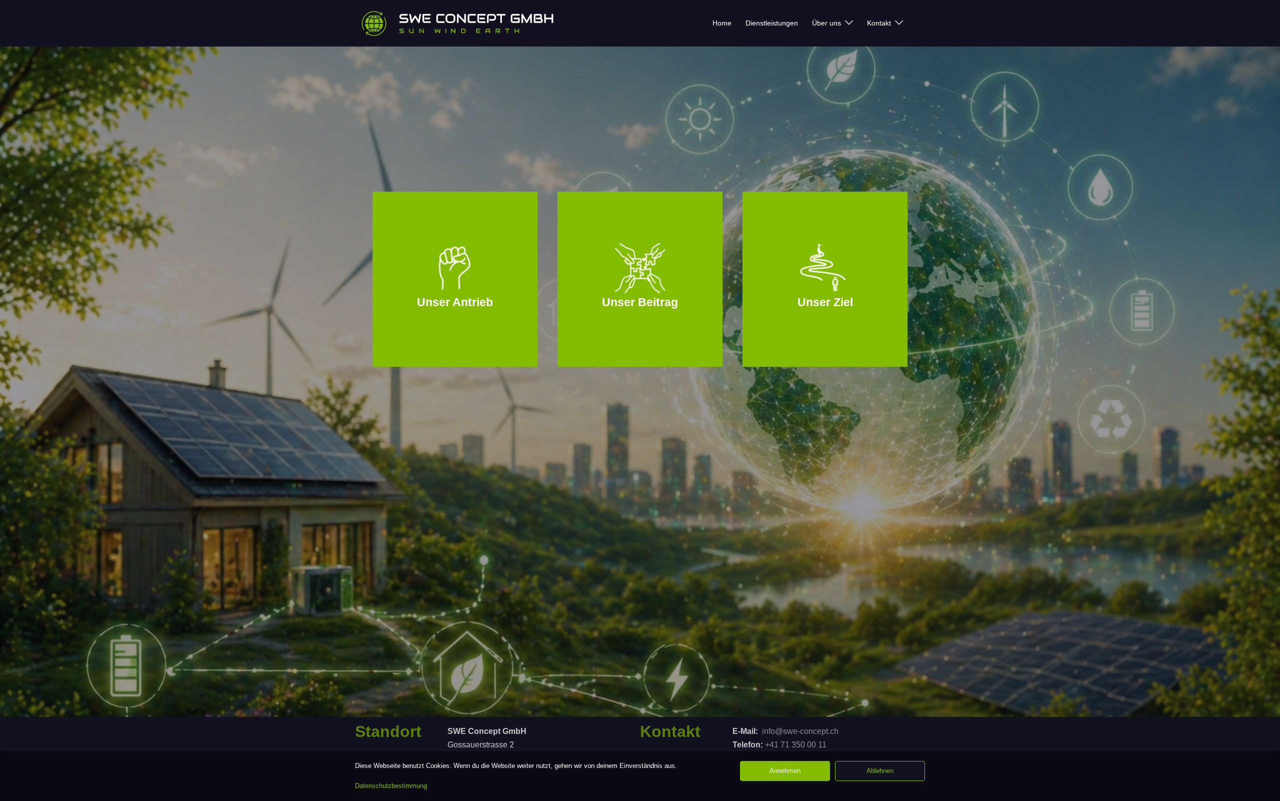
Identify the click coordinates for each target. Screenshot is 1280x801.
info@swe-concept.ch (800, 731)
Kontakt (879, 23)
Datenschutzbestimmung (391, 785)
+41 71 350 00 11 (795, 744)
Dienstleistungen (772, 23)
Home (722, 23)
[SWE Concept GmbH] (457, 23)
